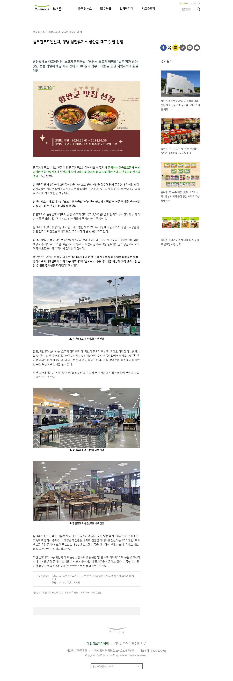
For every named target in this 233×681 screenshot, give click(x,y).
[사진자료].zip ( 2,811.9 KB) (66, 582)
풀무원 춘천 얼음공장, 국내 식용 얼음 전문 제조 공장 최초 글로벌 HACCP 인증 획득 (180, 105)
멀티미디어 (126, 8)
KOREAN (184, 3)
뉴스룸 (57, 9)
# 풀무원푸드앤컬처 (53, 592)
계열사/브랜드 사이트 (103, 666)
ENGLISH (195, 3)
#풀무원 (37, 592)
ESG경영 (105, 8)
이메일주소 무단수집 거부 (130, 643)
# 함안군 (85, 592)
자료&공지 (148, 8)
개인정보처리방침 (98, 643)
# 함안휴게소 (71, 592)
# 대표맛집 (96, 592)
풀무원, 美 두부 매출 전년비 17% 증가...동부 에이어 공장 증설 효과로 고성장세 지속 (180, 196)
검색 (198, 9)
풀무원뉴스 (85, 8)
